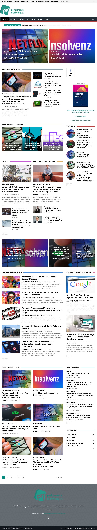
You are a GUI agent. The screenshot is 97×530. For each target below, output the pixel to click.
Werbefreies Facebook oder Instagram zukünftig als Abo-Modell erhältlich (45, 25)
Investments (70, 380)
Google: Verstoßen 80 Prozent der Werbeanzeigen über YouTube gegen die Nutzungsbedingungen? (16, 100)
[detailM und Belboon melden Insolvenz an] (72, 46)
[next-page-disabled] (37, 226)
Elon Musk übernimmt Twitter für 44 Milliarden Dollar (32, 147)
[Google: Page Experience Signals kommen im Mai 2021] (80, 284)
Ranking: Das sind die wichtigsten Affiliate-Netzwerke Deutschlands (52, 102)
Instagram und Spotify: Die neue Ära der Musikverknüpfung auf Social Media (84, 145)
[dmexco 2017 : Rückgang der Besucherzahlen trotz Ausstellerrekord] (16, 173)
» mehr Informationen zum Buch (81, 120)
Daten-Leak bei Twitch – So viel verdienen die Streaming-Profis (52, 147)
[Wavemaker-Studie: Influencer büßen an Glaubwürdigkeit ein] (11, 297)
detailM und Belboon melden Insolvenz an (45, 394)
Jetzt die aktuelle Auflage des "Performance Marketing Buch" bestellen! (80, 113)
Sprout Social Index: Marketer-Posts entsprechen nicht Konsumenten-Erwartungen (39, 344)
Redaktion (5, 106)
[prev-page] (3, 154)
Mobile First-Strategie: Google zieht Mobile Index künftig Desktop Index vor (80, 336)
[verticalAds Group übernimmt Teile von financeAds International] (37, 84)
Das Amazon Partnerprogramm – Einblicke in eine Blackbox (52, 74)
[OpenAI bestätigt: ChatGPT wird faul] (70, 154)
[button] (93, 19)
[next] (92, 25)
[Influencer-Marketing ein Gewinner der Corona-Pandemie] (11, 282)
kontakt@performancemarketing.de (54, 513)
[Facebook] (94, 1)
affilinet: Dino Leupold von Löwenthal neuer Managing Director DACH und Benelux (53, 218)
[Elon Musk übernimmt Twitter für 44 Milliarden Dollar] (32, 139)
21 (19, 477)
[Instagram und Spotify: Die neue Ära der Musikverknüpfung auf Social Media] (70, 144)
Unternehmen (80, 152)
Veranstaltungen (8, 184)
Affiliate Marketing (56, 51)
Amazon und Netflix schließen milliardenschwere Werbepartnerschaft (83, 134)
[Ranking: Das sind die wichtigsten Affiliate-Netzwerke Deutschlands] (37, 103)
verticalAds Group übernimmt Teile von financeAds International (52, 83)
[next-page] (6, 154)
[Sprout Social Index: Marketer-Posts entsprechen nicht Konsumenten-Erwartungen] (11, 347)
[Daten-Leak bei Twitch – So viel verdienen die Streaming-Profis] (53, 139)
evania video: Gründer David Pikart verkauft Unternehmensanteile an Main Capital (80, 395)
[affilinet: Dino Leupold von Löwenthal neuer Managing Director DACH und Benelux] (37, 219)
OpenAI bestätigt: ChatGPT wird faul (82, 155)
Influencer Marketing (29, 282)
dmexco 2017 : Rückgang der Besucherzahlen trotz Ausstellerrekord (15, 189)
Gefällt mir (70, 69)
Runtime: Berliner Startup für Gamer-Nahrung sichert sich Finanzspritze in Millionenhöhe (79, 384)
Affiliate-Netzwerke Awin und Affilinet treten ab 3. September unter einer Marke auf (52, 93)
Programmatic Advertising (11, 48)
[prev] (89, 25)
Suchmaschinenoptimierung (75, 300)
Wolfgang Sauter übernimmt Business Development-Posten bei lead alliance (52, 209)
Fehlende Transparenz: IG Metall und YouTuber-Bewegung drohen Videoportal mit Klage (42, 310)
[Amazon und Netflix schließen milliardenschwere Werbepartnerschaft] (25, 46)
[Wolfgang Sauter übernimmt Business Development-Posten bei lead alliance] (37, 209)
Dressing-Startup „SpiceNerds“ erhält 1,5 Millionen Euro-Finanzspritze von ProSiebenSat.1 (80, 406)
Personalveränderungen (41, 184)
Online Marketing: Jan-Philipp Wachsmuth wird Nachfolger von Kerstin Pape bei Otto (47, 189)
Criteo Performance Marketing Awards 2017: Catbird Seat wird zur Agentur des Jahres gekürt (20, 212)
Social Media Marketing (12, 143)
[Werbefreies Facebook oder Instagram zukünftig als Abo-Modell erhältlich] (12, 139)
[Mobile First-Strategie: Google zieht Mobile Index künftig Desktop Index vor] (80, 323)
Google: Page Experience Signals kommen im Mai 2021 (79, 296)
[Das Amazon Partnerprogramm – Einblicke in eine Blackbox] (37, 75)
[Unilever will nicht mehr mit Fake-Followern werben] (11, 331)
